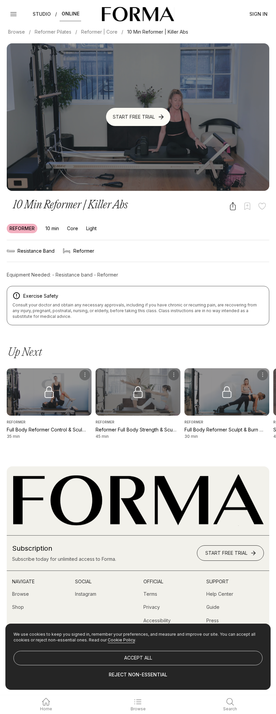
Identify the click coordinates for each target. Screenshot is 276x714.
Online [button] (70, 13)
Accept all (138, 658)
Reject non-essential (138, 674)
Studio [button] (42, 14)
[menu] (85, 375)
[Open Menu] (13, 14)
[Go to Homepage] (138, 524)
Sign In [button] (258, 14)
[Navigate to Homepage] (138, 14)
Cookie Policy (121, 639)
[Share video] (233, 206)
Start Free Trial (134, 117)
